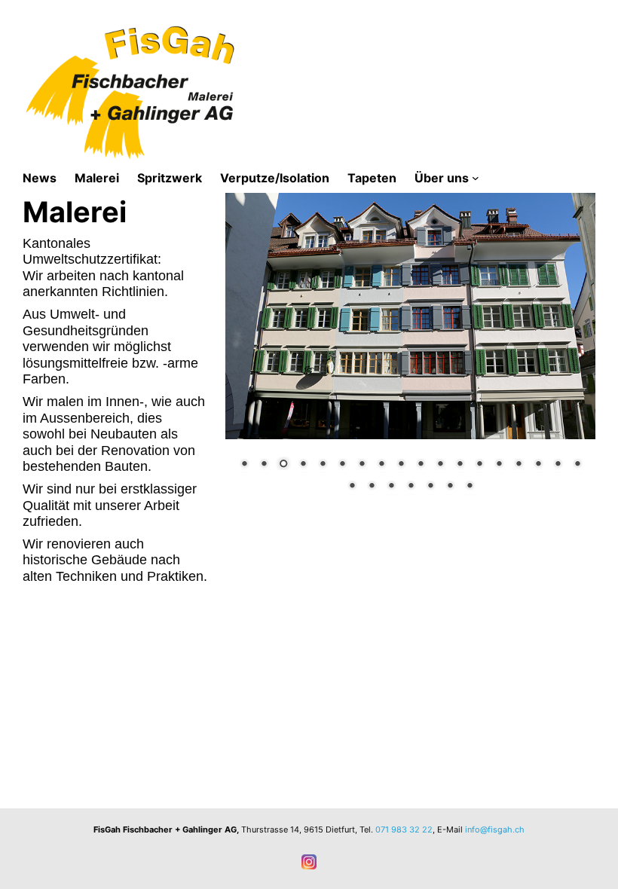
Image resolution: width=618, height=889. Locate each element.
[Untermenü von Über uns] (475, 178)
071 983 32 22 (404, 829)
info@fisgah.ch (495, 829)
